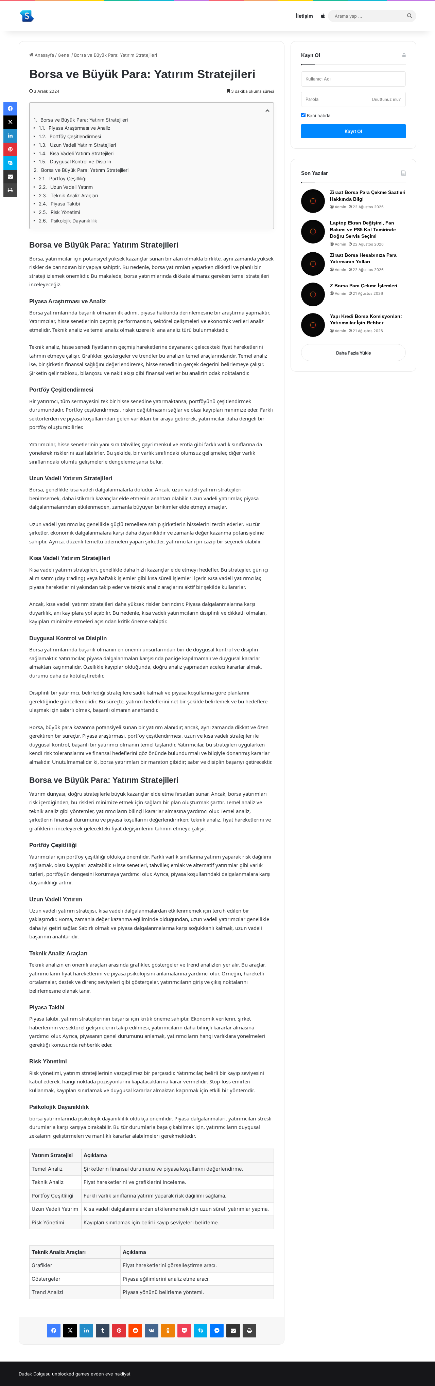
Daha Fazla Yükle (353, 353)
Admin (340, 206)
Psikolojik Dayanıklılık (74, 220)
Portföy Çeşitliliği (67, 178)
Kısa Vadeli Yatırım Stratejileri (82, 153)
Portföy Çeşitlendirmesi (75, 136)
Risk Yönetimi (65, 212)
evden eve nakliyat (110, 1373)
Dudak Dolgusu (35, 1373)
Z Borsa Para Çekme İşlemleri (363, 285)
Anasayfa (43, 55)
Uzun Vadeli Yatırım (71, 187)
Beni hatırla (318, 115)
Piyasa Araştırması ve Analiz (79, 128)
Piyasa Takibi (65, 203)
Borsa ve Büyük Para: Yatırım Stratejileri (84, 120)
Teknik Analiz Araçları (74, 195)
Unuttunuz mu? (386, 99)
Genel (64, 55)
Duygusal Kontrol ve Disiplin (80, 161)
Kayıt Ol (353, 131)
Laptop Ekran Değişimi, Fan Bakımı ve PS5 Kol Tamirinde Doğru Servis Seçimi (363, 229)
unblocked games (70, 1373)
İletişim (304, 16)
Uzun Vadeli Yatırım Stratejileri (83, 145)
